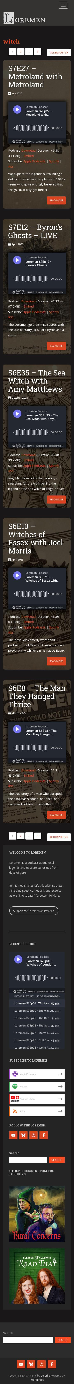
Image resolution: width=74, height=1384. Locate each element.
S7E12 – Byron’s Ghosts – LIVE (35, 231)
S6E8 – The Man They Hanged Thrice (37, 696)
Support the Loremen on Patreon (33, 911)
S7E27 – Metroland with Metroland (35, 76)
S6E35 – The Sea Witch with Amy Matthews (36, 381)
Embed (29, 156)
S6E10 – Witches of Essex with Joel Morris (35, 538)
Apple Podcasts (34, 161)
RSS (11, 166)
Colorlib (45, 1375)
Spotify (54, 161)
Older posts (58, 52)
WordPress (37, 1380)
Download (28, 150)
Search (14, 1153)
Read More (56, 200)
